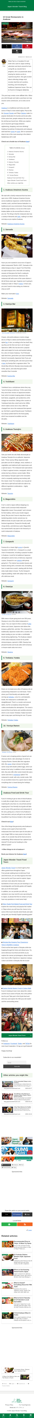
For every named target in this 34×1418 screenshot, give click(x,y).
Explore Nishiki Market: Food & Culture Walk (17, 988)
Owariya (10, 652)
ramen (13, 131)
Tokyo (14, 1167)
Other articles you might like (15, 183)
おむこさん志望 (5, 332)
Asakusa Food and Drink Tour (15, 178)
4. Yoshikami (11, 159)
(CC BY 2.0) (8, 614)
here (27, 141)
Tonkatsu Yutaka (12, 720)
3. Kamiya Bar (11, 156)
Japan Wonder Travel (8, 868)
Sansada (10, 298)
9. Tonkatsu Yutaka (12, 172)
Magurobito (11, 536)
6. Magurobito (11, 164)
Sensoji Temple (9, 113)
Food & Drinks (6, 1165)
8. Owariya (10, 170)
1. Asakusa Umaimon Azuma (15, 151)
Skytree (23, 113)
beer (4, 363)
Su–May (4, 614)
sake (18, 216)
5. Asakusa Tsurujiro (13, 162)
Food (22, 1165)
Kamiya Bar (11, 376)
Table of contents (14, 148)
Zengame (4, 752)
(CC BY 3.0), (12, 332)
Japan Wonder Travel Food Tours (17, 180)
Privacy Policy (9, 1405)
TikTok (27, 1043)
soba (29, 624)
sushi (18, 131)
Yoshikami (10, 423)
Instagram (6, 1043)
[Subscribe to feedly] (9, 1224)
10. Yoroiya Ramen (12, 175)
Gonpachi (10, 581)
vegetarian (16, 774)
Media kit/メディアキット (17, 1407)
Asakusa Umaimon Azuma (15, 224)
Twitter (20, 1043)
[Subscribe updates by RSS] (25, 1224)
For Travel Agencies (24, 1405)
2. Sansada (10, 154)
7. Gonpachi (10, 167)
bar (7, 342)
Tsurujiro (10, 493)
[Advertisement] (17, 1190)
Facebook (14, 1043)
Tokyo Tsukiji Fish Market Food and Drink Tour (17, 904)
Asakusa (4, 108)
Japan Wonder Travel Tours (17, 1035)
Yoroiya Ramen (12, 787)
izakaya (19, 560)
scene (20, 547)
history (21, 284)
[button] (17, 51)
